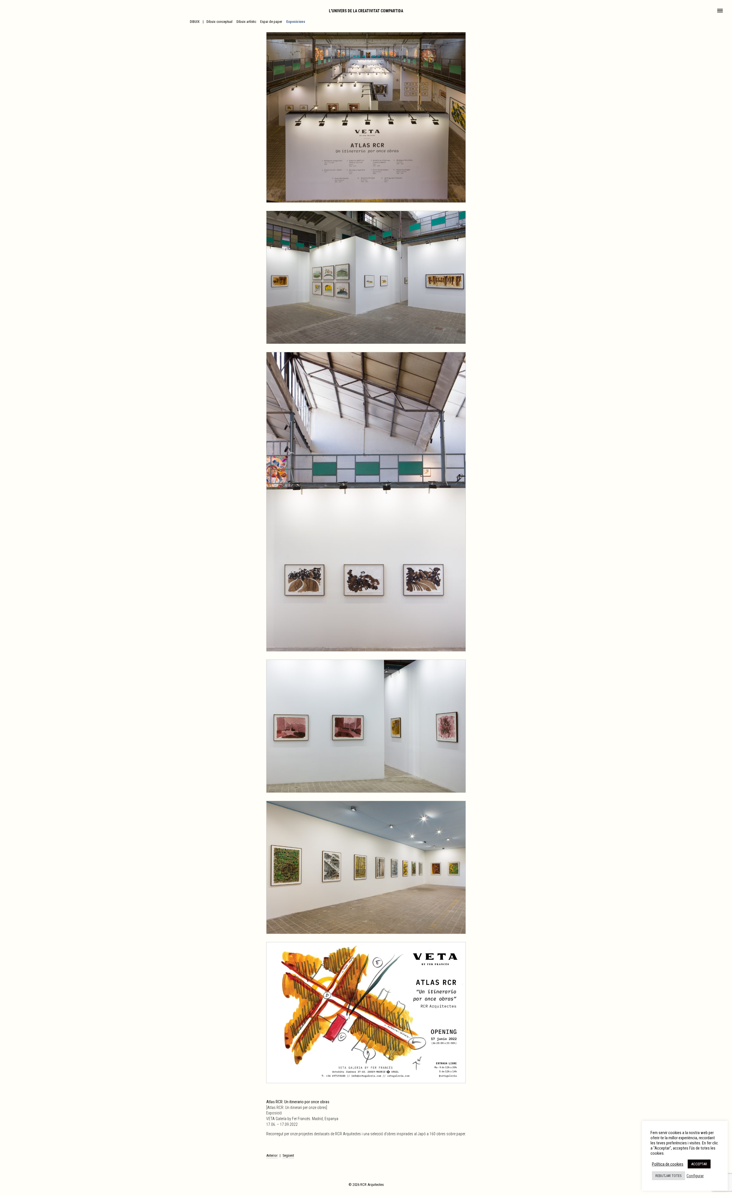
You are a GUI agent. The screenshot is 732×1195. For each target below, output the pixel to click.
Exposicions (295, 21)
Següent (288, 1155)
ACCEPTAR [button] (699, 1164)
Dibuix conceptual (219, 21)
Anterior (272, 1155)
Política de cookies (667, 1164)
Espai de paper (271, 21)
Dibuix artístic (246, 21)
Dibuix (195, 21)
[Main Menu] (720, 11)
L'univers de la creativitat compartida (366, 11)
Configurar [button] (695, 1175)
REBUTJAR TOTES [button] (668, 1176)
